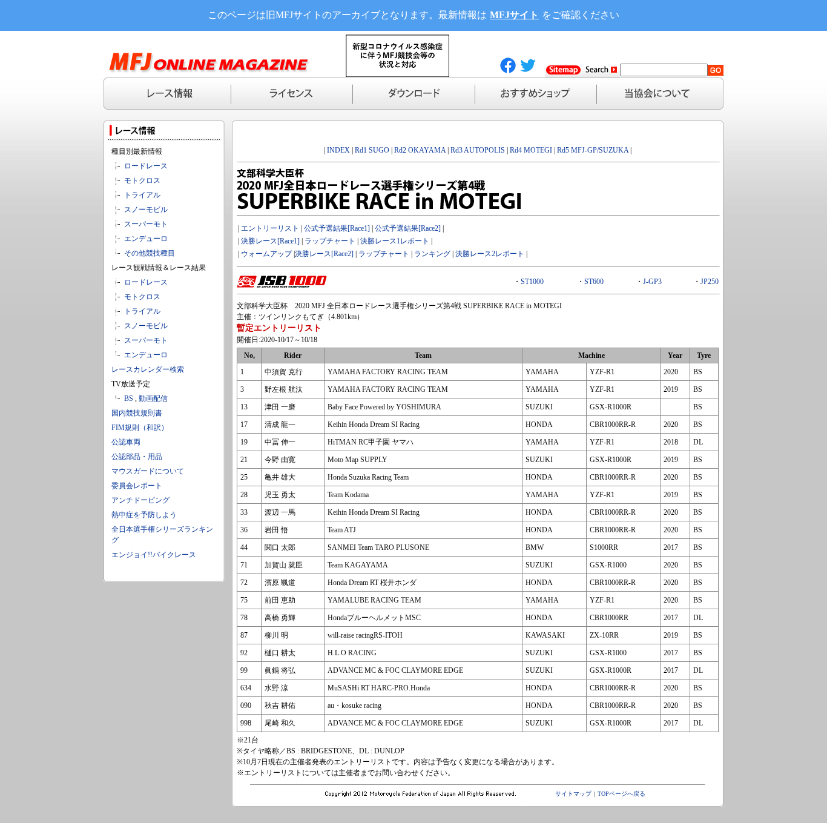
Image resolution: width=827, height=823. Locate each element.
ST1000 (532, 281)
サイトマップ (573, 793)
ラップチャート (330, 241)
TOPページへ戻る (621, 793)
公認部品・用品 (136, 456)
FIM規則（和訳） (139, 427)
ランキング (432, 254)
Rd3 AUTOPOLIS (477, 150)
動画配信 (153, 398)
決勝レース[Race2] (324, 254)
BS (128, 398)
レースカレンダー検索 (147, 369)
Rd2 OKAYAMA (420, 150)
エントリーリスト (270, 228)
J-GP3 (652, 281)
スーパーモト (146, 224)
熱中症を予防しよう (144, 515)
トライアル (142, 195)
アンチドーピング (140, 500)
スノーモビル (146, 209)
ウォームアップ (266, 254)
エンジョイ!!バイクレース (153, 554)
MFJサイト (514, 15)
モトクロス (142, 180)
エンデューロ (146, 238)
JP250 (709, 281)
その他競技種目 (149, 253)
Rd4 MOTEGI (531, 150)
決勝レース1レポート (394, 241)
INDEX (338, 150)
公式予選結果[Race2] (408, 228)
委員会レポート (136, 485)
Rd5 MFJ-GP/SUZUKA (592, 150)
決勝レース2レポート (489, 254)
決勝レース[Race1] (270, 241)
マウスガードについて (147, 471)
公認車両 (125, 442)
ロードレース (146, 166)
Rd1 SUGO (372, 150)
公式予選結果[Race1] (336, 228)
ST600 (594, 281)
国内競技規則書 (136, 413)
